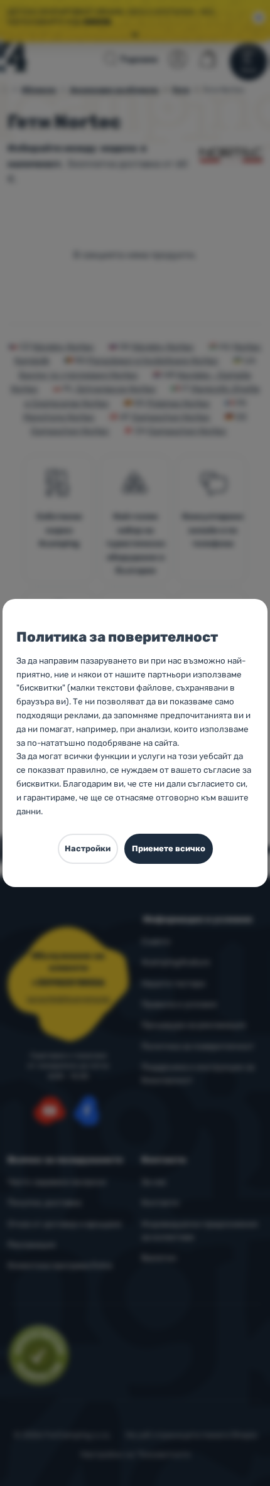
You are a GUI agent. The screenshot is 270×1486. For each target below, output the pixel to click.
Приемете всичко (168, 848)
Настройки (88, 848)
